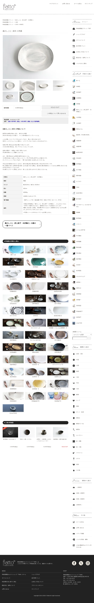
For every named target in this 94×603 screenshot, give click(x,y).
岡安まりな (35, 279)
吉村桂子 (57, 401)
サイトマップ (88, 3)
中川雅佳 (57, 340)
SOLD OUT (55, 107)
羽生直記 (57, 352)
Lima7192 (13, 413)
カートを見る (78, 3)
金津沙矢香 (58, 291)
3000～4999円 (80, 493)
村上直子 (57, 389)
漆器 (77, 464)
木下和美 (57, 303)
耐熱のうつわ (80, 423)
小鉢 (77, 377)
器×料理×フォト (80, 46)
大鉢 (77, 388)
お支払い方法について (37, 581)
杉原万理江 (58, 315)
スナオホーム (35, 328)
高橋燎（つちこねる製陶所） (58, 328)
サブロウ (13, 315)
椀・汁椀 (78, 447)
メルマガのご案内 (81, 63)
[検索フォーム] (89, 338)
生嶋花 (35, 254)
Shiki (35, 315)
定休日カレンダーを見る (71, 584)
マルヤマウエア (57, 364)
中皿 (77, 359)
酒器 (77, 406)
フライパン (79, 452)
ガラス (78, 458)
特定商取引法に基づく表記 (9, 581)
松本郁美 (13, 376)
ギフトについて (80, 40)
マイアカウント (53, 3)
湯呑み (78, 418)
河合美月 (13, 303)
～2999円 (79, 487)
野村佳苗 (35, 352)
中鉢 (77, 383)
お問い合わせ (66, 3)
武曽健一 (35, 389)
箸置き (78, 429)
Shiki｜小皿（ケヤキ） (26, 439)
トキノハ (78, 224)
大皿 (77, 365)
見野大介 (57, 376)
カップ (78, 400)
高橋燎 (78, 212)
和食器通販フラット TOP (83, 28)
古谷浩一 (35, 364)
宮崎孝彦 (13, 389)
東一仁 (13, 254)
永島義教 (13, 352)
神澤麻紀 (35, 303)
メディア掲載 (80, 533)
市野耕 (35, 267)
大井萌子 (13, 279)
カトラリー (79, 435)
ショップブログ (80, 34)
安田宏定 (13, 401)
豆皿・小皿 (79, 353)
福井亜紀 (13, 364)
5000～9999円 (80, 499)
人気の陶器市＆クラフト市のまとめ (83, 546)
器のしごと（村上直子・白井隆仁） (83, 110)
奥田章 (58, 279)
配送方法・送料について (83, 57)
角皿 (77, 371)
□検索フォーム (77, 331)
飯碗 (77, 394)
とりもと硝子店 (35, 340)
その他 (78, 470)
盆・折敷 (78, 441)
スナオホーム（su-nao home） (83, 205)
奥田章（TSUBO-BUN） (83, 135)
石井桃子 (57, 254)
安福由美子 (35, 401)
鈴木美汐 (13, 328)
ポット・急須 (80, 412)
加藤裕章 (13, 291)
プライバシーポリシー (37, 585)
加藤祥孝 (35, 291)
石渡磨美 (13, 267)
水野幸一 (35, 376)
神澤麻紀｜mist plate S (9, 439)
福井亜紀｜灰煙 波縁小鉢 (60, 439)
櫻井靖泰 (78, 175)
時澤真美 (13, 340)
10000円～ (79, 504)
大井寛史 (57, 267)
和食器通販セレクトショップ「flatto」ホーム (14, 574)
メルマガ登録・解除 (82, 539)
